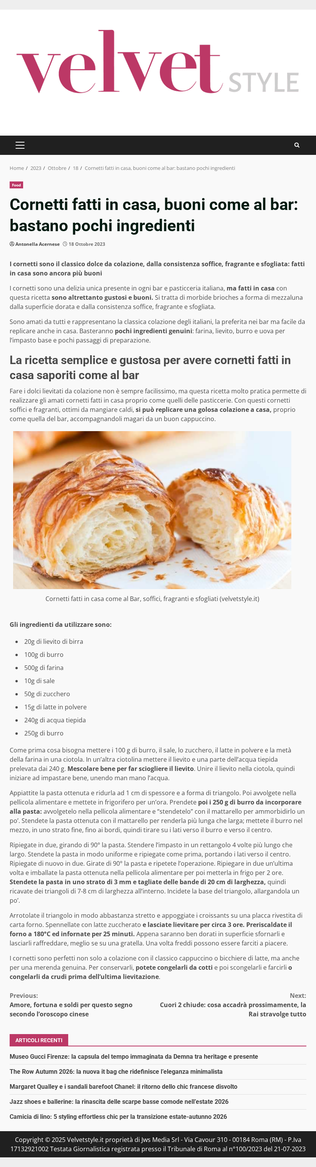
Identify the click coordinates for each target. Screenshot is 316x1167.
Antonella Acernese (37, 244)
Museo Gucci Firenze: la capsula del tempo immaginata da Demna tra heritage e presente (134, 1056)
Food (16, 185)
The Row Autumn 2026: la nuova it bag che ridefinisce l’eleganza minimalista (116, 1071)
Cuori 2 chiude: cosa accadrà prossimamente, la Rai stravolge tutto (233, 1004)
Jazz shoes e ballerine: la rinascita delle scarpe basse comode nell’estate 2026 (119, 1101)
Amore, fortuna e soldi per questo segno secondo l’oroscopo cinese (71, 1004)
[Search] (296, 145)
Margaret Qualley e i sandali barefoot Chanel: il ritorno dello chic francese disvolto (123, 1086)
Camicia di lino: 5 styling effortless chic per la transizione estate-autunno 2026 (118, 1116)
